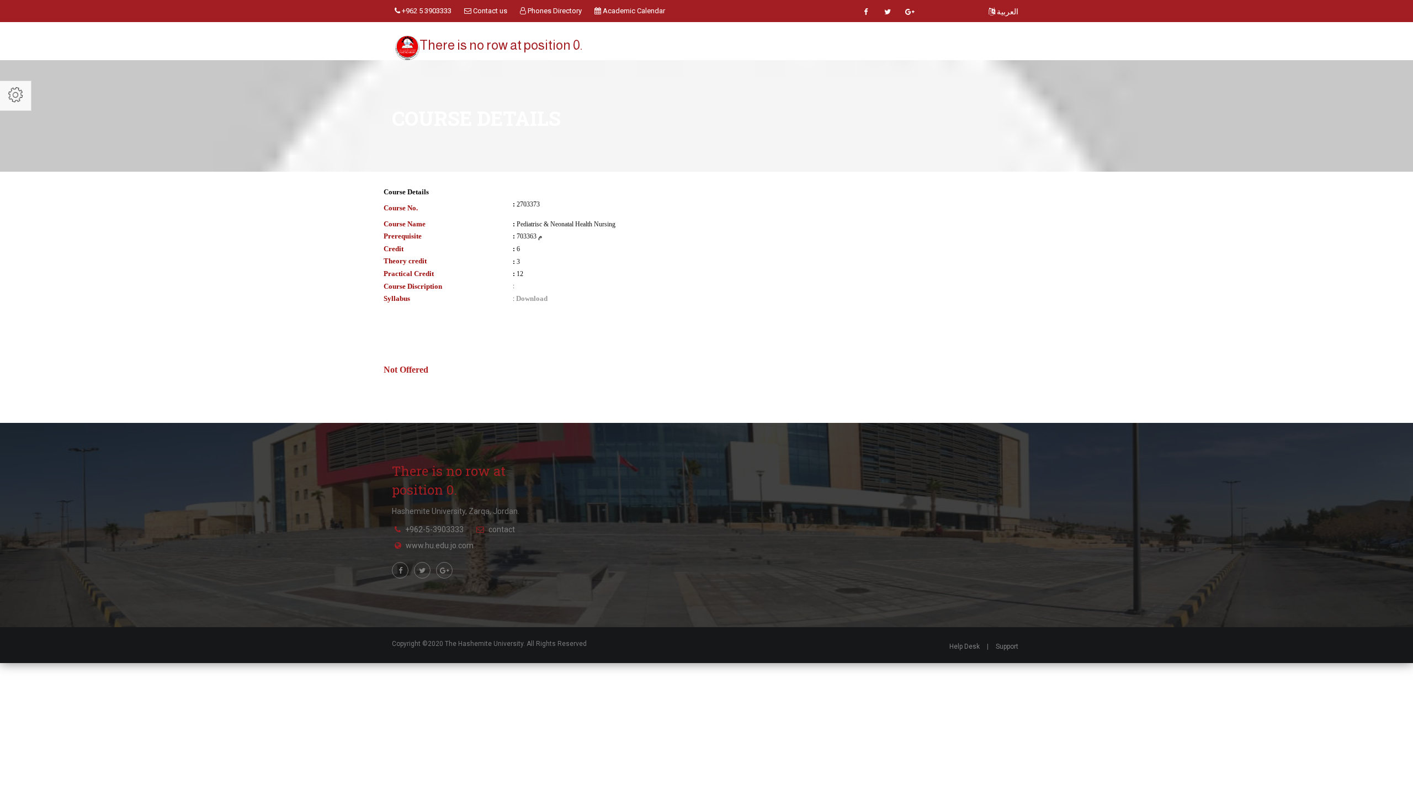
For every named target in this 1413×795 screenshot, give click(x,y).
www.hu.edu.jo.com (440, 545)
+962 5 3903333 (425, 11)
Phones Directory (554, 11)
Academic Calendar (633, 11)
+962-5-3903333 (434, 529)
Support (1007, 646)
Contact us (489, 11)
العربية (1006, 11)
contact (501, 529)
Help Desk (964, 646)
